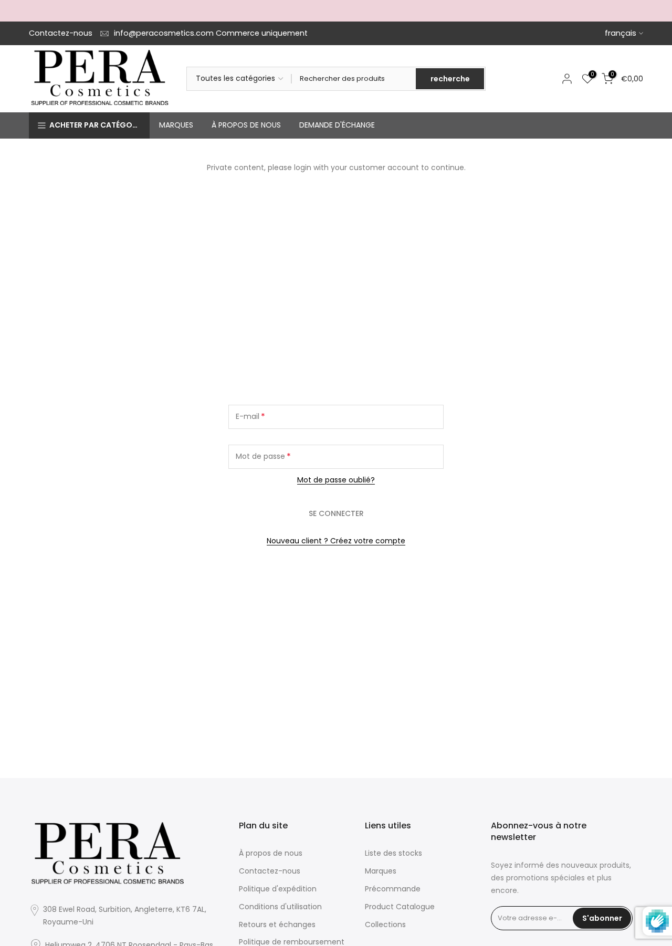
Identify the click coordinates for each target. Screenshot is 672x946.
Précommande (393, 889)
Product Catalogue (400, 906)
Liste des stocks (393, 853)
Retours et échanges (277, 924)
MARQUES (176, 125)
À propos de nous (270, 853)
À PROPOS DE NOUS (246, 125)
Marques (380, 871)
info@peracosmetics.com (164, 33)
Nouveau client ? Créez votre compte (336, 540)
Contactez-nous (60, 33)
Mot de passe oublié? (336, 480)
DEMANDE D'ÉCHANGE (337, 125)
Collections (385, 924)
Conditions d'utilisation (280, 906)
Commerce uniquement (262, 33)
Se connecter (336, 513)
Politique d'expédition (278, 889)
